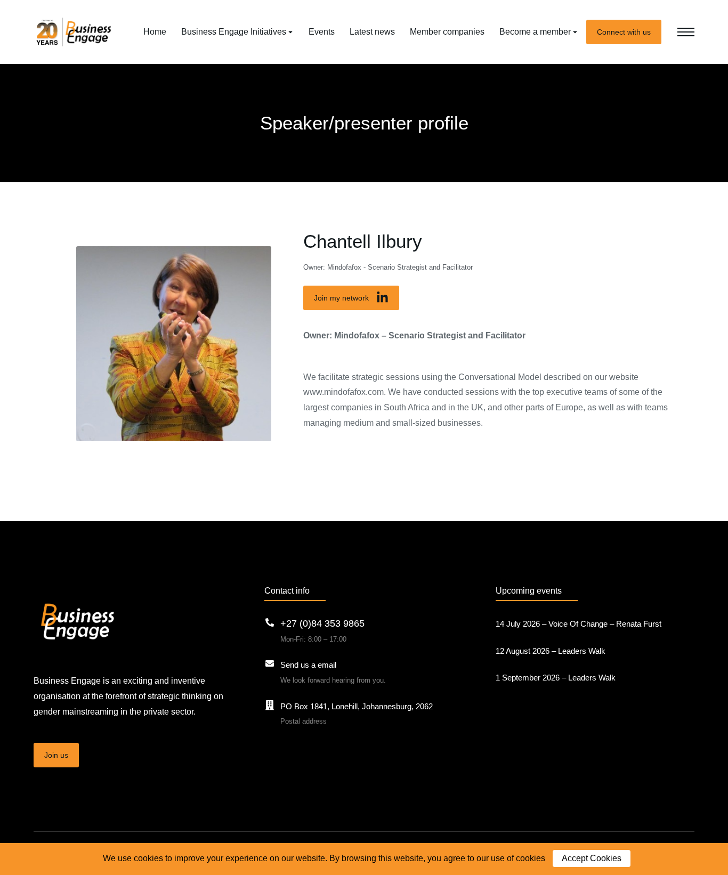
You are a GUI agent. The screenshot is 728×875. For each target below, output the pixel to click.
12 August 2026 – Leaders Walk (550, 650)
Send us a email (308, 664)
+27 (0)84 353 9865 (322, 623)
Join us (56, 755)
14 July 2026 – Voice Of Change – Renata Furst (578, 623)
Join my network (341, 298)
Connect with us (624, 32)
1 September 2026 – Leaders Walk (556, 677)
